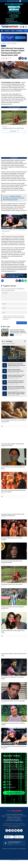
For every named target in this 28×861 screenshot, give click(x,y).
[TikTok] (18, 831)
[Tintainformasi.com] (9, 27)
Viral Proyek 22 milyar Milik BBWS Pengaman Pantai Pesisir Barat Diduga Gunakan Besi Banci (17, 364)
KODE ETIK (11, 823)
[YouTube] (15, 831)
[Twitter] (19, 280)
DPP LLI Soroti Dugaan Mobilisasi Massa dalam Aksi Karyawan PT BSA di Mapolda (16, 370)
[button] (21, 27)
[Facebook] (17, 280)
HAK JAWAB (13, 825)
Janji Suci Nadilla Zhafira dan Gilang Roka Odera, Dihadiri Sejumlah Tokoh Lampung (16, 381)
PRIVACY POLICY (20, 825)
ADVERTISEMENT (12, 827)
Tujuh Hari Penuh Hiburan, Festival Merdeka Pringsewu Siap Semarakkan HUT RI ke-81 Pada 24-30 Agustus (18, 332)
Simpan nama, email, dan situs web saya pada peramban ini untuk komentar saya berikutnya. (14, 317)
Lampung (4, 45)
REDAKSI (6, 823)
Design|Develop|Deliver (14, 793)
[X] (9, 831)
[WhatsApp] (25, 280)
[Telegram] (22, 280)
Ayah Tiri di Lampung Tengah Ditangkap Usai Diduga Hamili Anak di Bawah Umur (16, 387)
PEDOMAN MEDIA (19, 823)
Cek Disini (9, 844)
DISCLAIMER (6, 825)
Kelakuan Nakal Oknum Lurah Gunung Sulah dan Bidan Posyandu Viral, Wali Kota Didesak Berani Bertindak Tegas (17, 376)
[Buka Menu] (23, 27)
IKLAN (18, 827)
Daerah (11, 334)
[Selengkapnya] (25, 341)
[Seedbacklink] (21, 830)
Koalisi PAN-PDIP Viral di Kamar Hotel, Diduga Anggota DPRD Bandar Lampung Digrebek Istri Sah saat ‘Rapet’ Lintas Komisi (16, 393)
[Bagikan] (25, 58)
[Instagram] (12, 831)
